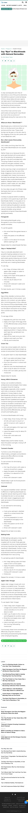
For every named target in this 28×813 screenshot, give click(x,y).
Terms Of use (21, 797)
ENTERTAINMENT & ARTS (8, 803)
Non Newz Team (8, 57)
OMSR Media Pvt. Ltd (15, 811)
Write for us (7, 801)
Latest (3, 661)
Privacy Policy (21, 799)
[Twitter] (15, 794)
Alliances (20, 801)
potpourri (9, 48)
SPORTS (15, 805)
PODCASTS (22, 807)
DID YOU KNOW (14, 807)
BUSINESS (4, 805)
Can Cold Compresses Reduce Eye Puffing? (12, 786)
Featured (4, 707)
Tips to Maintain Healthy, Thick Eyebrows (12, 782)
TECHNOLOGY (22, 805)
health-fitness (17, 48)
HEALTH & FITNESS (21, 803)
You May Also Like (6, 748)
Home (3, 5)
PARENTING (6, 807)
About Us (7, 797)
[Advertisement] (14, 26)
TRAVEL (10, 805)
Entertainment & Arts (14, 5)
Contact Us (7, 799)
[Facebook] (12, 794)
